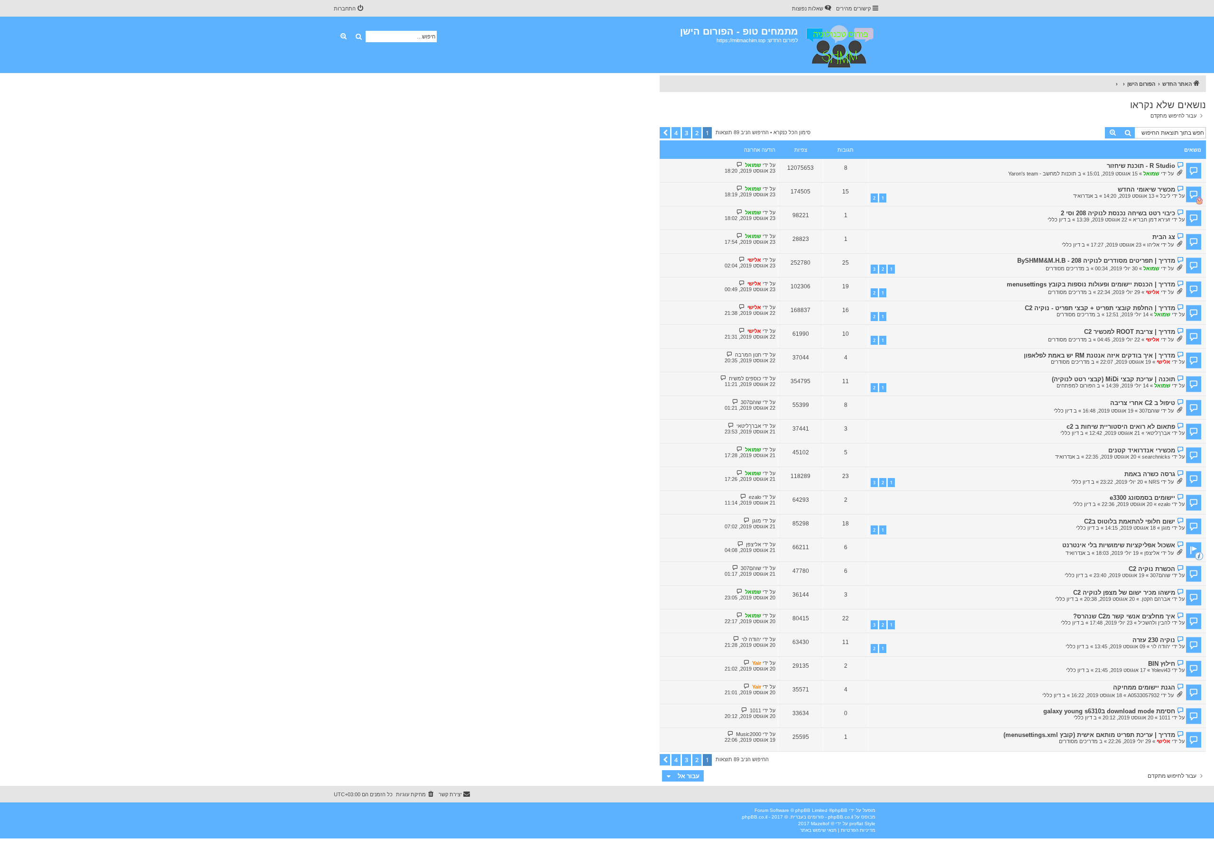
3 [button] (686, 133)
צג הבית (1163, 236)
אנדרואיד (1083, 196)
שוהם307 (1149, 411)
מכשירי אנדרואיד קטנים (1141, 450)
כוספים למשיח (745, 378)
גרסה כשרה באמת (1149, 474)
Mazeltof (820, 823)
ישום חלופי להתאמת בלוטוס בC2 (1129, 521)
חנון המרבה (748, 355)
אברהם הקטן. (1155, 599)
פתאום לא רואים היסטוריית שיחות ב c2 (1121, 426)
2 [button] (697, 133)
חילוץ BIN (1161, 663)
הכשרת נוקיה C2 (1152, 568)
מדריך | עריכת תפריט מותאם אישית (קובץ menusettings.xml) (1089, 734)
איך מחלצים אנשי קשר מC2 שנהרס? (1124, 616)
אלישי (754, 260)
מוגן (1165, 528)
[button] (665, 132)
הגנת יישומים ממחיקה (1144, 687)
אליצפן (1151, 553)
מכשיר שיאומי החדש (1146, 189)
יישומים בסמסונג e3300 (1142, 497)
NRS (1154, 482)
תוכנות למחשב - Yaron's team (1042, 173)
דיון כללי (1057, 219)
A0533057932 (1143, 695)
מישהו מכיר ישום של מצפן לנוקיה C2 (1124, 592)
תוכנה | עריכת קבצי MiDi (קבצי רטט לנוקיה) (1113, 379)
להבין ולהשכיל (1154, 623)
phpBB (839, 810)
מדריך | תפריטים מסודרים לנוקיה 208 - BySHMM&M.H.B (1096, 260)
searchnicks (1156, 457)
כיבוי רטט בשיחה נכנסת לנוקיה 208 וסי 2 (1118, 213)
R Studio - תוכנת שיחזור (1141, 165)
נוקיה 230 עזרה (1153, 640)
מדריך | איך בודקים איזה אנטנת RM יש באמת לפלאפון (1099, 355)
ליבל (1165, 196)
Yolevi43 (1160, 670)
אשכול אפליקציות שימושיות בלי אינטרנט (1118, 545)
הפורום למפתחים (1076, 385)
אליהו (1153, 245)
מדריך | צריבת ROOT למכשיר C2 (1129, 331)
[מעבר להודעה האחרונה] (740, 165)
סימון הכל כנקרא (791, 132)
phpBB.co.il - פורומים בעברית (822, 816)
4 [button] (676, 133)
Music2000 (748, 734)
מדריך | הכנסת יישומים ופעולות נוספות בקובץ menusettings (1091, 284)
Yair (756, 663)
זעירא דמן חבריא (1151, 219)
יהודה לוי (1160, 646)
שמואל (1151, 173)
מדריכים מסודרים (1065, 268)
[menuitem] (812, 8)
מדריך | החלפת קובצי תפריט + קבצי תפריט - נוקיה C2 (1100, 308)
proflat (856, 823)
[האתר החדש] (839, 45)
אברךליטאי (1158, 433)
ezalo (1164, 504)
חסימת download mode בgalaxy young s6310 (1109, 711)
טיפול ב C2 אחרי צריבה (1142, 402)
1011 (1164, 717)
